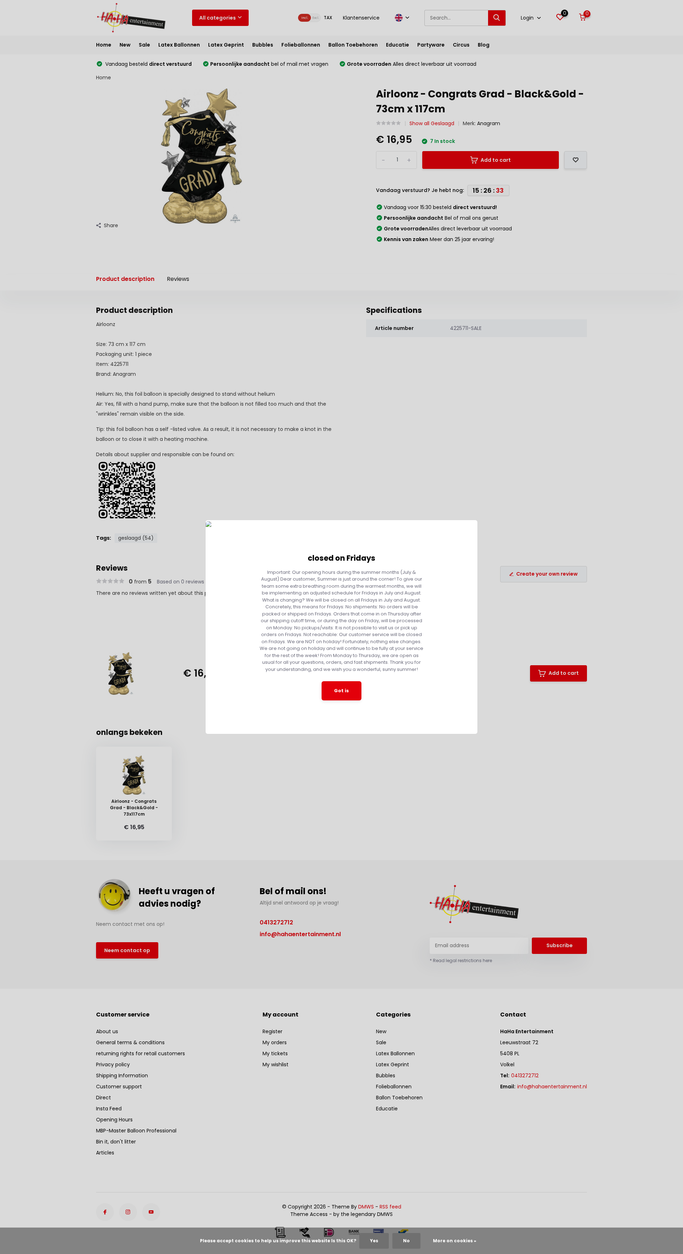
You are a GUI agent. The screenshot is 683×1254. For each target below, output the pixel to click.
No (406, 1241)
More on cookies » (454, 1241)
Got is (341, 690)
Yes (374, 1241)
